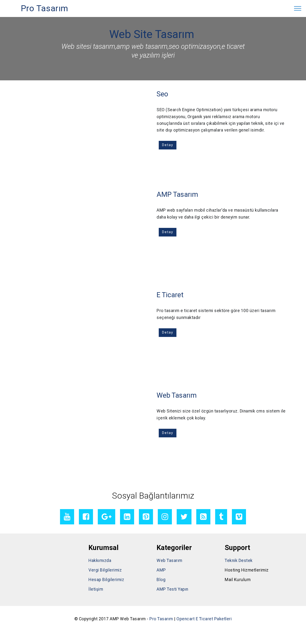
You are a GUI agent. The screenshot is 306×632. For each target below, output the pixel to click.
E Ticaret (170, 295)
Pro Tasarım (44, 8)
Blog (161, 579)
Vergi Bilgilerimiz (105, 570)
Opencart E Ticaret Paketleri (204, 618)
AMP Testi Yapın (172, 589)
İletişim (95, 589)
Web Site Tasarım (151, 34)
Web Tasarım (177, 395)
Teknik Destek (239, 560)
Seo (162, 94)
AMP (161, 570)
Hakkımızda (99, 560)
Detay (167, 145)
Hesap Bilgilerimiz (106, 579)
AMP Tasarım (177, 194)
